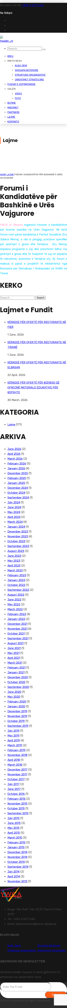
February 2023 (16, 575)
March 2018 (14, 764)
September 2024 (18, 497)
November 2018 (17, 755)
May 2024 (13, 512)
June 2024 (14, 507)
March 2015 (14, 837)
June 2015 (14, 823)
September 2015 (17, 813)
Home (3, 174)
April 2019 (13, 740)
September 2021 (17, 638)
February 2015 (16, 842)
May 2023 (13, 560)
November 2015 (17, 803)
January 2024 (16, 526)
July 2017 (13, 784)
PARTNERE (13, 112)
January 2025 (16, 483)
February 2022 (16, 614)
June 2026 (14, 449)
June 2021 (14, 648)
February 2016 (16, 798)
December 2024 (17, 488)
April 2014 (13, 876)
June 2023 (14, 556)
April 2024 (13, 517)
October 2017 (16, 779)
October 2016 (16, 794)
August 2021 (15, 643)
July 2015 (13, 818)
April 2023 (13, 565)
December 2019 (17, 711)
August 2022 (15, 594)
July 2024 (13, 502)
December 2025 (17, 473)
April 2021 (13, 658)
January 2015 (16, 847)
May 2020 (13, 696)
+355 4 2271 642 (32, 5)
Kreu (10, 56)
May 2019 (13, 735)
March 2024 (15, 522)
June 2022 (14, 599)
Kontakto (13, 121)
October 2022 (16, 585)
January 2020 (16, 706)
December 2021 (17, 624)
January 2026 (16, 468)
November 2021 (17, 628)
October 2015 (16, 808)
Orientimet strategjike (29, 79)
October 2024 (16, 492)
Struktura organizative (30, 74)
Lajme (11, 116)
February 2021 (16, 667)
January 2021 (16, 672)
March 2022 (15, 609)
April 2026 (13, 454)
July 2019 (13, 730)
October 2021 (16, 633)
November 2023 (17, 536)
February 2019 (16, 750)
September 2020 (18, 687)
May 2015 (13, 828)
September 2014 (17, 866)
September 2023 (18, 546)
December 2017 (17, 769)
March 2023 (15, 570)
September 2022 (18, 590)
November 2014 (17, 857)
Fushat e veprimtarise (21, 84)
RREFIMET (12, 107)
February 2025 (16, 478)
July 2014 (13, 871)
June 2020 (14, 692)
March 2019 (14, 745)
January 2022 (16, 619)
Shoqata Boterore (26, 70)
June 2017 (14, 789)
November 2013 (17, 881)
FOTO (18, 98)
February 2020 (16, 701)
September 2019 (17, 726)
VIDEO (18, 93)
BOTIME (11, 102)
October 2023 (16, 541)
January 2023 (16, 580)
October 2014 (16, 862)
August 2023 (15, 551)
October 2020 (16, 682)
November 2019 (17, 716)
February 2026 (16, 463)
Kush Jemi (21, 65)
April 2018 (13, 760)
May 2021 (13, 653)
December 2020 (17, 677)
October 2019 (16, 721)
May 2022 (13, 604)
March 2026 (15, 458)
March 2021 (14, 662)
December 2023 (17, 531)
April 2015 (13, 832)
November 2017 (17, 774)
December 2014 (17, 852)
